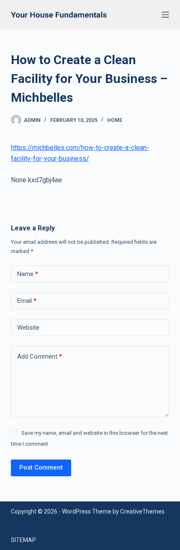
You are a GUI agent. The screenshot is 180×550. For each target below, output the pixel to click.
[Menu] (165, 14)
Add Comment (39, 356)
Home (114, 120)
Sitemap (23, 540)
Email (26, 301)
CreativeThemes (142, 511)
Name (27, 274)
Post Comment (41, 467)
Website (28, 327)
